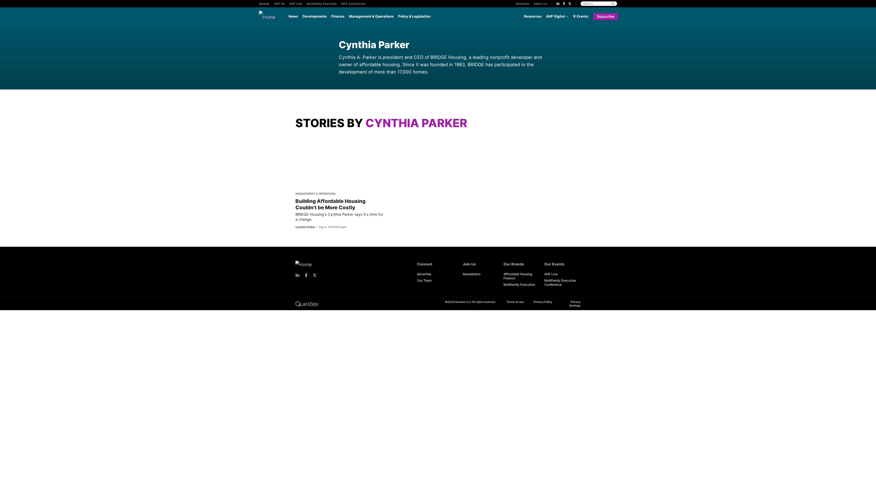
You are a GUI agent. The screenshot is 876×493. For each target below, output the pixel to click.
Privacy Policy (543, 302)
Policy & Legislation (414, 16)
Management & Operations (371, 16)
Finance (337, 16)
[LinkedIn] (558, 3)
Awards (264, 3)
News (293, 16)
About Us (540, 3)
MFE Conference (353, 3)
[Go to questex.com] (306, 303)
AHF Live (295, 3)
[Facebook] (564, 3)
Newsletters (471, 274)
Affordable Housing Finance (517, 276)
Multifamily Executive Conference (560, 282)
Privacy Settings (575, 303)
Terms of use (515, 302)
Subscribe (605, 16)
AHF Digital (555, 16)
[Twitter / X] (569, 3)
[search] (612, 3)
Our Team (424, 280)
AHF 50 (279, 3)
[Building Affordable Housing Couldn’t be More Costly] (331, 142)
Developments (314, 16)
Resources (533, 16)
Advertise (522, 3)
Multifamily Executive (322, 3)
